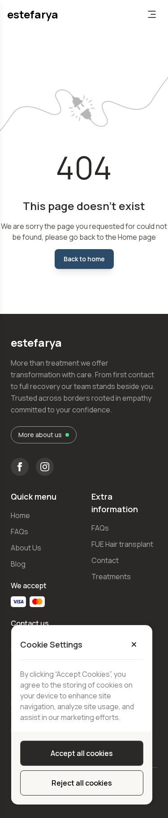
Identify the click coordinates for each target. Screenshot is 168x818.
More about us (40, 434)
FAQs (19, 531)
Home (20, 515)
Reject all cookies (82, 783)
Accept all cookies (82, 753)
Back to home (84, 259)
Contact (105, 560)
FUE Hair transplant (122, 544)
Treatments (111, 576)
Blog (18, 564)
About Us (26, 548)
